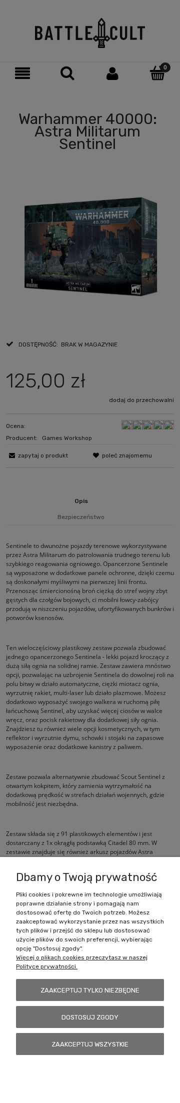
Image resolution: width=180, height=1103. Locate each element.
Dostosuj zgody (90, 1017)
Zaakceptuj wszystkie (90, 1044)
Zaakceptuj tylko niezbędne (90, 990)
